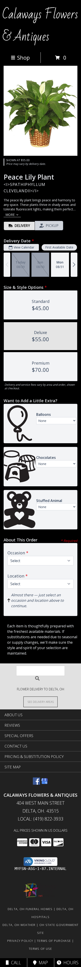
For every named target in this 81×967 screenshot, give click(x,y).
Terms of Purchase (54, 941)
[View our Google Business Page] (44, 783)
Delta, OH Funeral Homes (30, 909)
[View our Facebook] (36, 783)
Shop (23, 57)
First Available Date (59, 247)
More (10, 214)
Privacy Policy (20, 941)
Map (42, 963)
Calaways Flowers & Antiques (40, 25)
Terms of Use (40, 949)
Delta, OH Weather (19, 925)
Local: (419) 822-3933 (40, 819)
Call (15, 963)
